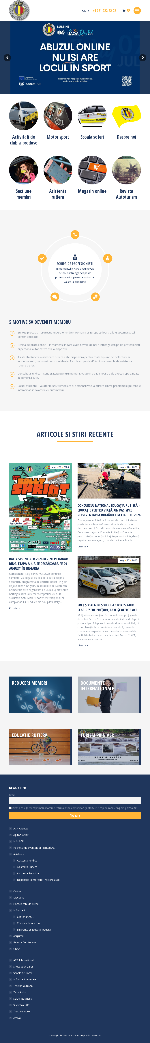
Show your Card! (23, 966)
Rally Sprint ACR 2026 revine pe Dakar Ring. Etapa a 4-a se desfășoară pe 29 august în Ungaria (38, 564)
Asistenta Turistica (28, 873)
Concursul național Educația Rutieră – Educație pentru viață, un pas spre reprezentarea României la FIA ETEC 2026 (109, 510)
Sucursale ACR (21, 1005)
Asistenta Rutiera (27, 867)
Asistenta (18, 854)
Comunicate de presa (26, 904)
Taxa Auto (19, 992)
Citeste (13, 608)
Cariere (17, 891)
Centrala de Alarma (28, 923)
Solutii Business (22, 998)
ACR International (23, 960)
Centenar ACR (25, 916)
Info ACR (18, 841)
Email (12, 794)
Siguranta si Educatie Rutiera (34, 929)
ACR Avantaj (20, 828)
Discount (18, 897)
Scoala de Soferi (23, 973)
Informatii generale (24, 979)
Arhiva (17, 1018)
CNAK (16, 949)
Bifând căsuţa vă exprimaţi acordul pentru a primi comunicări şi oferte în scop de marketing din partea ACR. (75, 808)
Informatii (19, 910)
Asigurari (18, 936)
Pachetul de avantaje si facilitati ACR (34, 847)
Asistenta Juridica (27, 860)
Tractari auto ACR (23, 986)
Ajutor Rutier (20, 835)
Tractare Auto (21, 1011)
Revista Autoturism (24, 942)
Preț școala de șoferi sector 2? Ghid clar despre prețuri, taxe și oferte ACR (108, 607)
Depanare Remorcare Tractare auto (38, 879)
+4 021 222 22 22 (104, 10)
